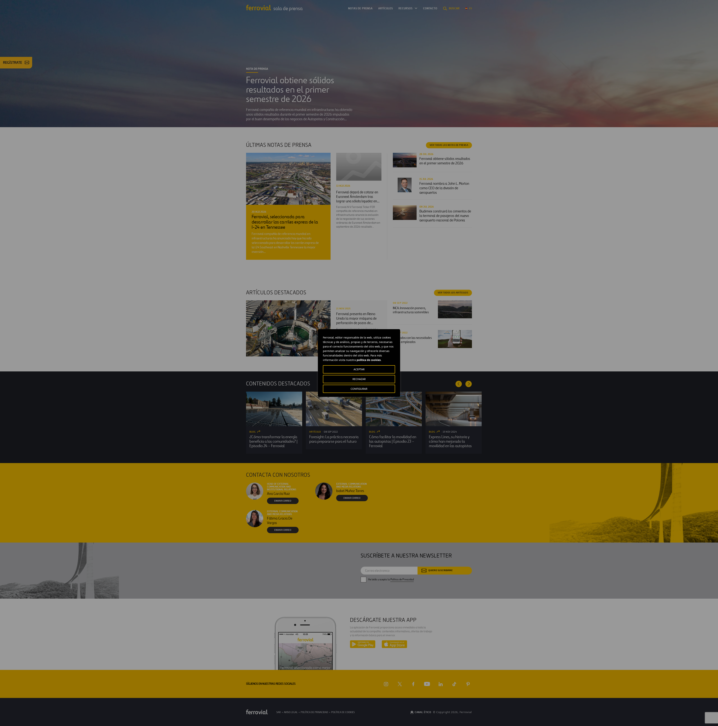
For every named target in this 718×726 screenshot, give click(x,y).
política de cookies (369, 360)
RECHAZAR (359, 379)
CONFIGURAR (359, 388)
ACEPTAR (359, 369)
